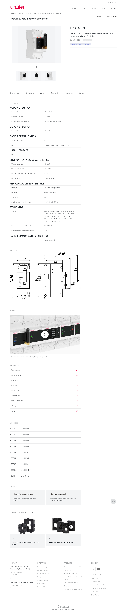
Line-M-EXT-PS (26, 470)
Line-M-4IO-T (25, 428)
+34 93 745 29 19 (16, 585)
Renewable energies (70, 582)
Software (67, 586)
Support (94, 8)
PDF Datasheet (111, 17)
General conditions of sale (99, 588)
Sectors (74, 8)
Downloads (54, 93)
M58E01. (13, 428)
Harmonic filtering (43, 570)
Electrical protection (43, 573)
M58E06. (13, 458)
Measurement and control (72, 567)
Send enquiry (14, 588)
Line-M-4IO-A (25, 440)
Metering (67, 570)
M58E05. (13, 452)
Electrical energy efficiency (45, 567)
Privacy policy (95, 578)
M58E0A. (13, 470)
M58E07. (13, 464)
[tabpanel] (23, 76)
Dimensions (30, 93)
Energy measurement (43, 577)
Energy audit (41, 583)
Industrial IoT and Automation (73, 589)
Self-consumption (42, 580)
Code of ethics (95, 595)
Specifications (14, 93)
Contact (113, 8)
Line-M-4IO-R (25, 434)
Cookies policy (95, 581)
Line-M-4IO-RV (26, 446)
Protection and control (71, 573)
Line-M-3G (24, 452)
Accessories (69, 93)
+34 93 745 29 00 (16, 572)
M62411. (13, 476)
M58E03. (13, 440)
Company (104, 8)
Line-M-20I (25, 458)
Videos (42, 93)
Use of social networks (98, 585)
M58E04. (13, 446)
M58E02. (13, 434)
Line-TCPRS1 (25, 476)
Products (84, 8)
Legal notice (94, 591)
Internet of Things (42, 587)
